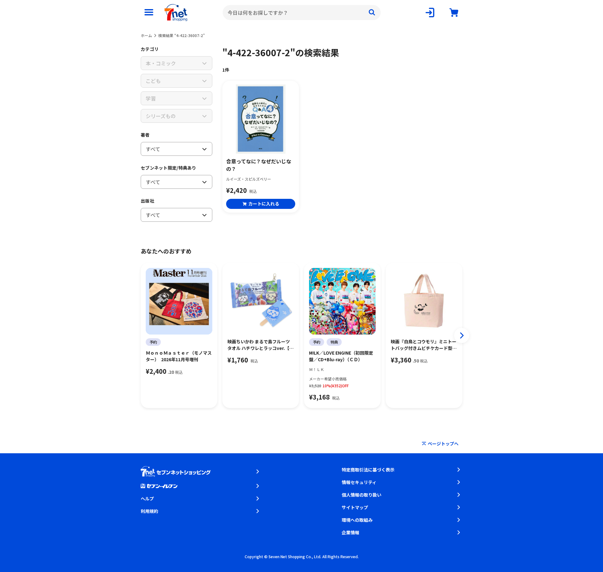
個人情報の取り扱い (361, 495)
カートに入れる (263, 203)
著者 (145, 135)
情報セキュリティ (359, 482)
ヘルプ (147, 498)
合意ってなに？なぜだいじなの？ (258, 164)
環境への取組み (357, 520)
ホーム (146, 35)
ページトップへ (443, 443)
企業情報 (350, 532)
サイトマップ (355, 507)
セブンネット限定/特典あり (168, 168)
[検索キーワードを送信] (372, 12)
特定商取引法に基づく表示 (368, 469)
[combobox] (302, 12)
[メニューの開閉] (149, 12)
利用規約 (149, 511)
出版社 (147, 201)
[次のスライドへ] (461, 335)
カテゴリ (150, 49)
